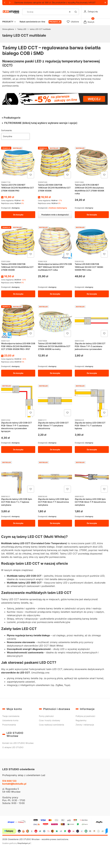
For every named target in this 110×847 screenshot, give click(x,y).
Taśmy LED (21, 29)
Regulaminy (81, 720)
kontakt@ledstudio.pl (14, 783)
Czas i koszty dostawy (49, 720)
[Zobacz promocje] (55, 99)
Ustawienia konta (10, 720)
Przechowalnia (9, 724)
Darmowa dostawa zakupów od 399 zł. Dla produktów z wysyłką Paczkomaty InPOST (55, 2)
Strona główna (8, 29)
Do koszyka (18, 214)
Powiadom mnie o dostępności (55, 214)
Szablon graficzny (16, 843)
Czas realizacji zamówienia (51, 724)
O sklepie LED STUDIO (12, 747)
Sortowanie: (6, 130)
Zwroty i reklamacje (85, 724)
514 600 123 (9, 780)
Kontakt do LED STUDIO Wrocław (18, 743)
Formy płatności (46, 716)
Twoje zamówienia (10, 716)
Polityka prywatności (85, 716)
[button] (105, 2)
